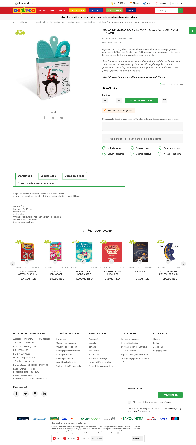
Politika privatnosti (64, 358)
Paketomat (93, 339)
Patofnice (95, 10)
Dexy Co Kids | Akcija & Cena (24, 22)
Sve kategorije (47, 10)
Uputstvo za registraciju (66, 347)
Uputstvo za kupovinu (66, 343)
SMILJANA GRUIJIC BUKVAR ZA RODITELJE (112, 274)
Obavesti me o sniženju (173, 84)
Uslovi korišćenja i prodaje (100, 362)
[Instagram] (35, 394)
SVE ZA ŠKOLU (77, 10)
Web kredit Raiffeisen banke (68, 366)
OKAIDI (130, 10)
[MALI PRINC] (140, 252)
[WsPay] (110, 419)
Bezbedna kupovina (130, 339)
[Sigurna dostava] (132, 153)
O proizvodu (25, 175)
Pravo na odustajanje (98, 358)
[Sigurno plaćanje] (104, 153)
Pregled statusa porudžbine (101, 366)
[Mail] (62, 118)
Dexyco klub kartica (129, 343)
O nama (156, 339)
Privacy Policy (175, 409)
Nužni (59, 438)
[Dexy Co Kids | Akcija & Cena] (24, 10)
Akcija (62, 10)
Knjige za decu (75, 22)
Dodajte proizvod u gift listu (120, 110)
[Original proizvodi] (159, 148)
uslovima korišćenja (162, 402)
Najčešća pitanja (160, 351)
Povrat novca (94, 354)
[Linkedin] (44, 394)
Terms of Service (138, 411)
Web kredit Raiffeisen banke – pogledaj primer (136, 138)
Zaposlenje (158, 347)
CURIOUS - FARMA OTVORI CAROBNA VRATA (27, 274)
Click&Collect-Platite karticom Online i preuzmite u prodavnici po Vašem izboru (98, 17)
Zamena (92, 347)
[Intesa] (131, 419)
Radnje (156, 343)
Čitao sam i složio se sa (152, 402)
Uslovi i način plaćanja (66, 362)
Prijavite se (170, 395)
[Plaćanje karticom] (159, 153)
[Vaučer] (54, 419)
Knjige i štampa (61, 22)
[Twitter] (26, 394)
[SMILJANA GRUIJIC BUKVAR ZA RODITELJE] (112, 252)
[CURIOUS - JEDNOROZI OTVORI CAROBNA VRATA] (56, 252)
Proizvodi (41, 22)
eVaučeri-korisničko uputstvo (134, 347)
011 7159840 (28, 343)
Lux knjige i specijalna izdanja (94, 22)
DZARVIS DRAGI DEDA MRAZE (84, 272)
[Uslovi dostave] (104, 148)
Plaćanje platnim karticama (68, 351)
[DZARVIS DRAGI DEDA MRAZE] (84, 252)
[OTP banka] (90, 419)
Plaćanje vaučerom (64, 354)
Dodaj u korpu (143, 100)
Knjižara (50, 22)
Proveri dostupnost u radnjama (36, 183)
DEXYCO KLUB (114, 10)
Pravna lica (61, 339)
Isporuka (92, 343)
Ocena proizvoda (74, 175)
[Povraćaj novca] (132, 148)
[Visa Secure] (64, 419)
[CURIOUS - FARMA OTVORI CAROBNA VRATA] (27, 252)
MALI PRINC (140, 271)
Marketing (85, 438)
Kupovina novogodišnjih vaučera (135, 354)
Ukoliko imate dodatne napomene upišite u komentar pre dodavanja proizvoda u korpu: (140, 119)
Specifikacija (48, 175)
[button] (164, 100)
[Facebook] (45, 118)
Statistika (71, 438)
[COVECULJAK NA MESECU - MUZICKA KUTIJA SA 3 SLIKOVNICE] (169, 252)
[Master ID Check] (73, 419)
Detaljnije (149, 55)
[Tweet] (53, 118)
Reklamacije (94, 351)
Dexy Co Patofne (128, 351)
